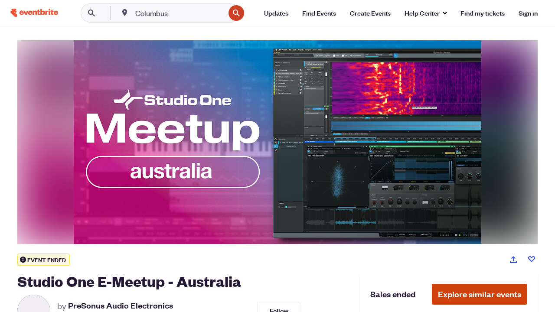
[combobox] (179, 13)
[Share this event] (513, 259)
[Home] (34, 12)
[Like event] (532, 259)
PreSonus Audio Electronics (120, 305)
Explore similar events (479, 294)
